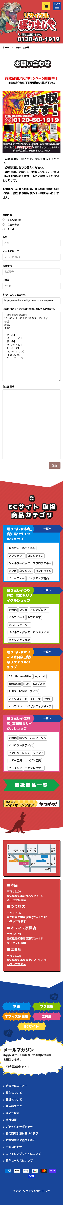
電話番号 (7, 265)
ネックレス (26, 570)
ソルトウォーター (19, 624)
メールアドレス (11, 251)
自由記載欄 (8, 386)
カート (46, 6)
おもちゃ (14, 548)
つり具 (23, 609)
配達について (14, 1099)
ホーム (6, 47)
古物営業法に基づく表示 (20, 1140)
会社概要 (11, 1119)
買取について (14, 1092)
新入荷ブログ (14, 1106)
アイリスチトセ (18, 699)
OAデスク (39, 684)
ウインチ (38, 753)
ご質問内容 (30, 309)
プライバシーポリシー (19, 1126)
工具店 (46, 1016)
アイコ (34, 691)
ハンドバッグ (43, 570)
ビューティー (17, 578)
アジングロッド (39, 609)
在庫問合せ (13, 224)
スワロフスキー (42, 563)
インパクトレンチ (19, 753)
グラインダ (15, 768)
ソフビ (13, 570)
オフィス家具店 (16, 1016)
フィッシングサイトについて (23, 1153)
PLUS (12, 691)
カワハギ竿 (34, 617)
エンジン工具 (33, 760)
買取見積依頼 (14, 220)
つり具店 (46, 1006)
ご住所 (6, 280)
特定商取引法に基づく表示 (22, 1133)
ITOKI (26, 684)
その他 (10, 229)
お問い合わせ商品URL (14, 294)
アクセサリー (17, 555)
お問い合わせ (14, 1147)
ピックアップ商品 (38, 578)
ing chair (40, 676)
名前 (5, 237)
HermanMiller (23, 676)
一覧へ (47, 528)
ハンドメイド (41, 632)
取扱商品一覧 (32, 785)
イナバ (48, 699)
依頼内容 (7, 215)
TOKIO (23, 691)
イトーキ (35, 699)
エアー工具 (15, 760)
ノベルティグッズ (19, 632)
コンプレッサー (34, 768)
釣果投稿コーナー (16, 1085)
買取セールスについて (19, 1160)
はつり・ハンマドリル (32, 738)
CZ (10, 676)
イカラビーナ (17, 617)
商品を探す (12, 1113)
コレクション (35, 555)
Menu (57, 6)
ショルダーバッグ (19, 563)
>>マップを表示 (16, 900)
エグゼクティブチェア (38, 706)
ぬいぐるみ (28, 548)
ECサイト (31, 1026)
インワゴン (15, 706)
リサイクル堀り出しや (36, 1191)
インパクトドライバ (21, 745)
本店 (16, 1006)
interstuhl (15, 684)
